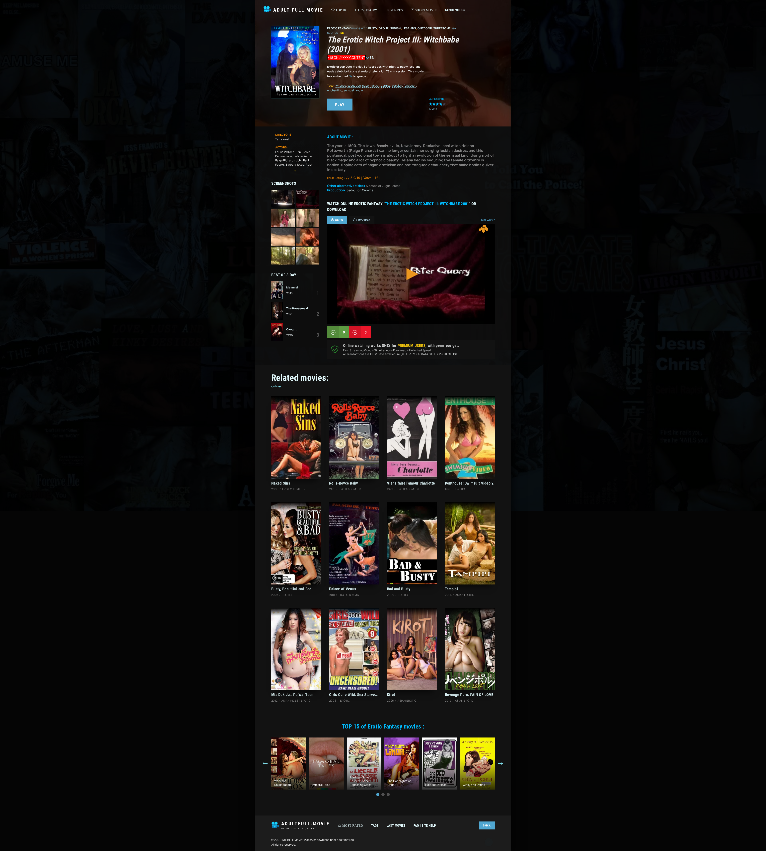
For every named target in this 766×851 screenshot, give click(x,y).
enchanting (334, 90)
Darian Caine (283, 156)
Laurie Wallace (284, 152)
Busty (372, 28)
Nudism (395, 28)
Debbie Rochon (304, 156)
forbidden (410, 85)
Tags (374, 825)
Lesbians (409, 28)
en (371, 57)
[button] (377, 794)
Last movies (396, 825)
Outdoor (425, 28)
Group (383, 28)
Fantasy (344, 28)
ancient (360, 90)
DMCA (487, 825)
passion (397, 85)
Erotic (332, 28)
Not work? (488, 220)
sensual (349, 90)
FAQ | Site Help (425, 825)
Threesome (442, 28)
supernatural (370, 85)
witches (341, 85)
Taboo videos (455, 10)
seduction (354, 85)
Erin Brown (303, 152)
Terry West (282, 139)
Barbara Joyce (294, 164)
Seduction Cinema (359, 190)
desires (385, 85)
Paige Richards (285, 160)
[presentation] (265, 764)
